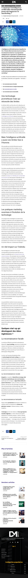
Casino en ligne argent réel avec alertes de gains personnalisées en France (10, 512)
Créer (3, 5)
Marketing (18, 5)
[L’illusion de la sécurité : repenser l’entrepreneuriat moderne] (21, 520)
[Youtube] (18, 542)
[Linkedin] (14, 21)
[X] (10, 21)
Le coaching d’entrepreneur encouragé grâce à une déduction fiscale (9, 503)
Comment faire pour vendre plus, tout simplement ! (9, 488)
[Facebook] (7, 21)
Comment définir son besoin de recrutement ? (21, 439)
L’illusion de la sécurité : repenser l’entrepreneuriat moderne (10, 520)
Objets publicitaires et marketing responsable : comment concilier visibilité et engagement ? (10, 470)
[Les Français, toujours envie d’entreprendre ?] (22, 463)
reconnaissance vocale (10, 89)
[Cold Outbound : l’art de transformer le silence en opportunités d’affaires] (22, 455)
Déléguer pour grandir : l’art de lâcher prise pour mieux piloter (10, 495)
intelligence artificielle (7, 116)
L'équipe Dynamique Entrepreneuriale (10, 15)
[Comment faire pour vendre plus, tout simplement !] (21, 488)
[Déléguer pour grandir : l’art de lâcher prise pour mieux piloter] (21, 496)
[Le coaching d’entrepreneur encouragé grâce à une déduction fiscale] (21, 504)
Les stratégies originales (10, 5)
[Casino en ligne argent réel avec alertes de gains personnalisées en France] (21, 512)
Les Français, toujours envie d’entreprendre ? (9, 461)
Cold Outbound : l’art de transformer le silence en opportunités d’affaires (10, 454)
